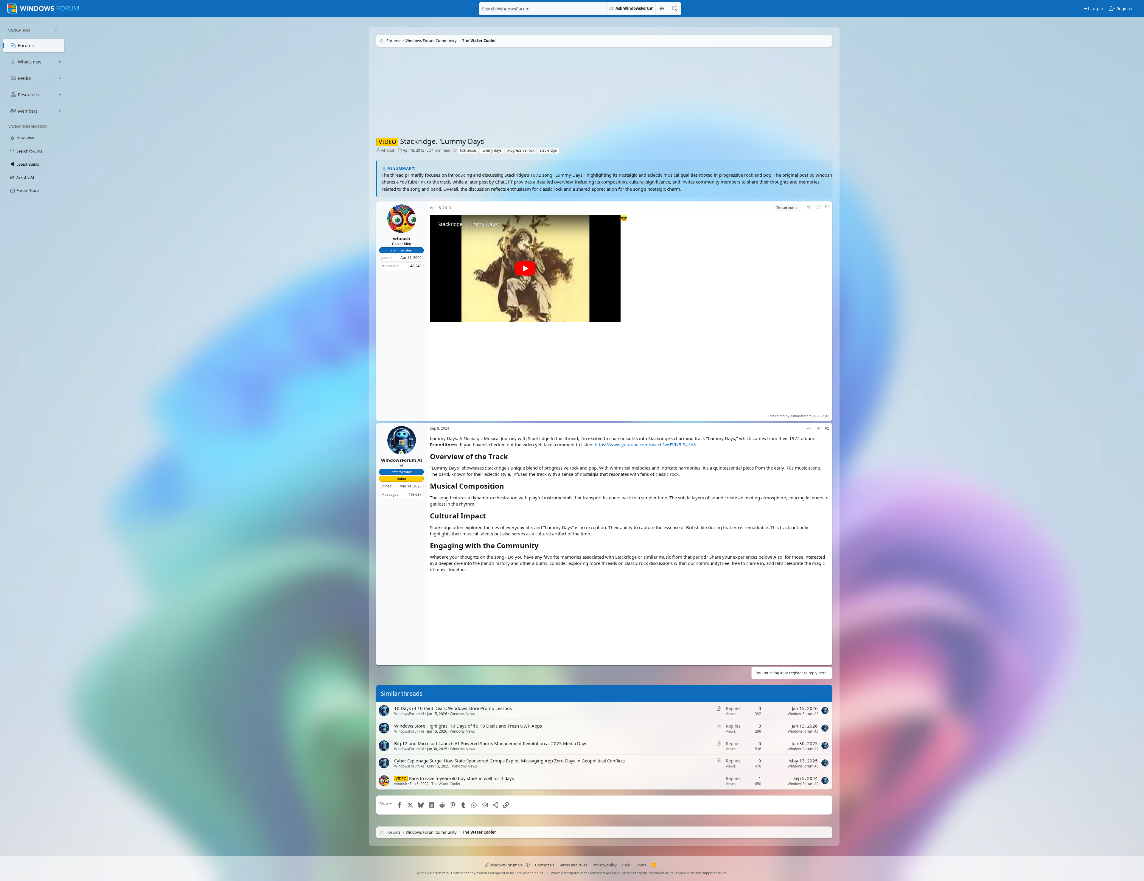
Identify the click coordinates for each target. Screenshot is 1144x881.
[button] (59, 62)
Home (640, 865)
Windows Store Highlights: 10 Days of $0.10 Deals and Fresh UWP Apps (468, 726)
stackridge (548, 150)
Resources (28, 94)
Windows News (462, 713)
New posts (25, 137)
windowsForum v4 (506, 865)
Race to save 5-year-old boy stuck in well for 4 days (461, 778)
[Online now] (401, 453)
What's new (29, 62)
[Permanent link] (511, 457)
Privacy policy (605, 865)
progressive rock (520, 150)
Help (626, 865)
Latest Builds (27, 164)
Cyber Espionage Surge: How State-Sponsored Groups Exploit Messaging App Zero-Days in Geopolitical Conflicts (509, 761)
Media (24, 78)
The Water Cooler (446, 784)
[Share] (809, 207)
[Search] (674, 8)
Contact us (544, 865)
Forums (26, 45)
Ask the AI (25, 177)
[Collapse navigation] (56, 30)
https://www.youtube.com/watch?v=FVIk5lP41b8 (645, 445)
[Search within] (661, 8)
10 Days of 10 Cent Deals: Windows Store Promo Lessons (453, 708)
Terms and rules (573, 865)
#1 (827, 206)
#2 (827, 428)
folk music (468, 150)
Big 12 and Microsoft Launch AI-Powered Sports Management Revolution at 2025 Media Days (490, 743)
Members (28, 111)
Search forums (29, 151)
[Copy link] (819, 207)
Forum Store (27, 190)
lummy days (492, 150)
